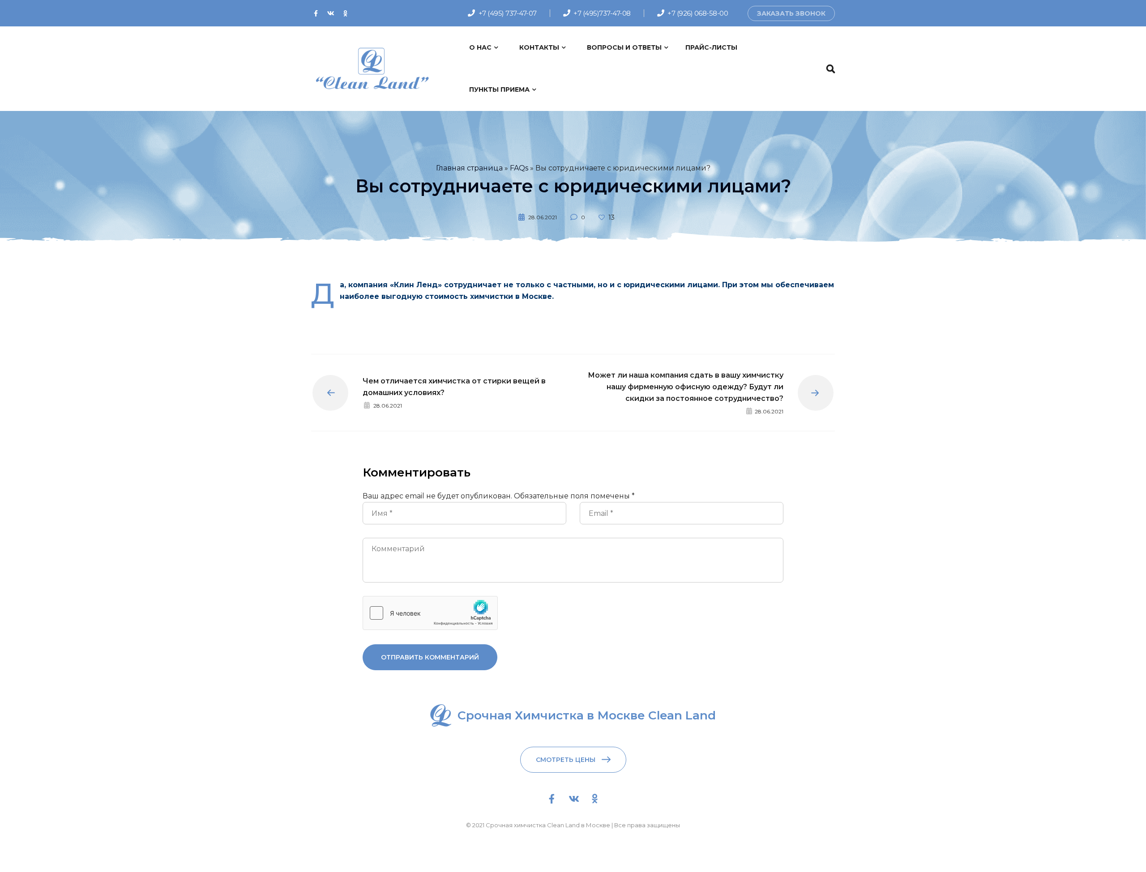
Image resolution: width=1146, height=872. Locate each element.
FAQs (519, 168)
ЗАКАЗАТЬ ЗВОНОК (791, 13)
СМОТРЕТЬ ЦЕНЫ (565, 760)
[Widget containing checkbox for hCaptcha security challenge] (430, 613)
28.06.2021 (542, 217)
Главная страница (469, 168)
